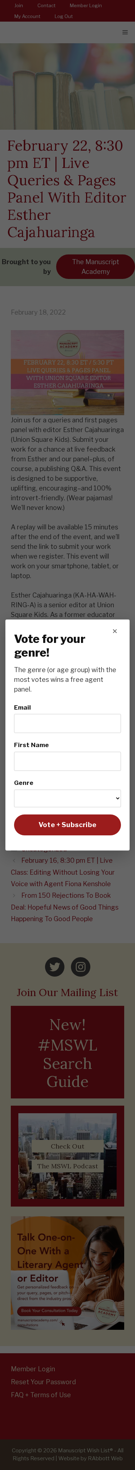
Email (22, 707)
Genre (23, 782)
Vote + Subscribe (67, 825)
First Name (31, 745)
